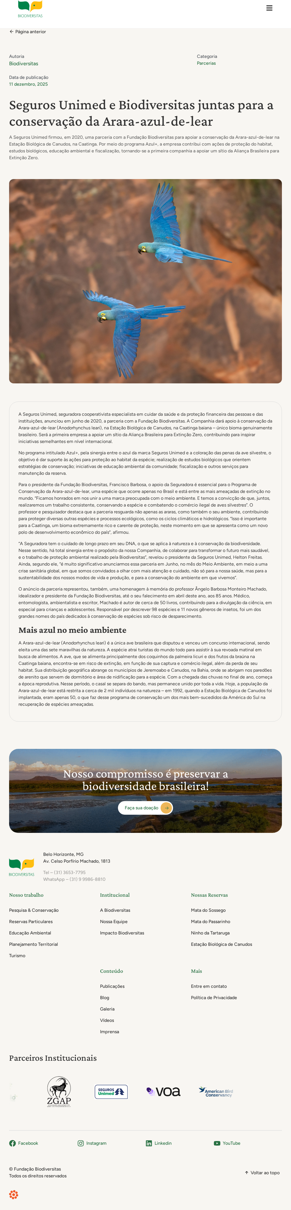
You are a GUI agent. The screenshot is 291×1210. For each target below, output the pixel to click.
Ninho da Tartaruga (210, 933)
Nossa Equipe (114, 921)
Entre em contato (209, 986)
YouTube (231, 1143)
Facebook (28, 1143)
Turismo (17, 955)
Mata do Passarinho (210, 921)
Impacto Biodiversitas (122, 933)
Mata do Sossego (208, 910)
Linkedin (163, 1143)
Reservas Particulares (31, 921)
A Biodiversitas (115, 910)
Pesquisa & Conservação (34, 910)
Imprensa (109, 1031)
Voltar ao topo (265, 1172)
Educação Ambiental (30, 933)
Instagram (96, 1143)
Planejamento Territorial (33, 944)
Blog (104, 997)
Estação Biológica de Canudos (221, 944)
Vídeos (107, 1020)
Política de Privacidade (214, 997)
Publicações (112, 986)
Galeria (107, 1009)
